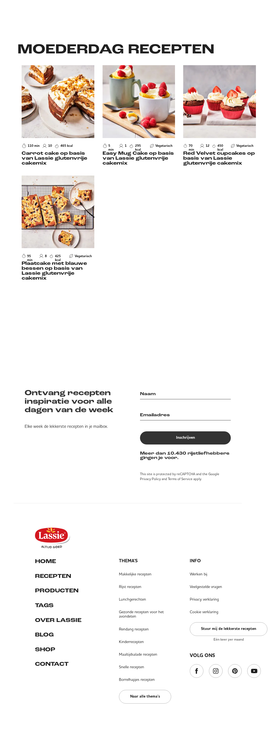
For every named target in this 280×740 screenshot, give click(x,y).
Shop (45, 650)
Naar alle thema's (145, 696)
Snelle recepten (131, 667)
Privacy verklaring (204, 599)
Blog (44, 635)
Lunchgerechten (132, 599)
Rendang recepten (134, 629)
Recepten (53, 576)
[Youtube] (254, 671)
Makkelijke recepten (135, 574)
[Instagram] (216, 671)
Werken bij (198, 574)
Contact (52, 664)
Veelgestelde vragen (206, 586)
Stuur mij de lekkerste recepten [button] (228, 629)
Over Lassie (58, 620)
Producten (56, 591)
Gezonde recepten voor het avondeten (141, 614)
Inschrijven (185, 438)
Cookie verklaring (204, 612)
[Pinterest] (235, 671)
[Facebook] (196, 671)
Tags (44, 606)
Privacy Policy (150, 479)
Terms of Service (180, 479)
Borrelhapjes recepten (137, 679)
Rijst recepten (130, 586)
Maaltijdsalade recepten (138, 654)
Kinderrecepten (131, 641)
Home (45, 561)
